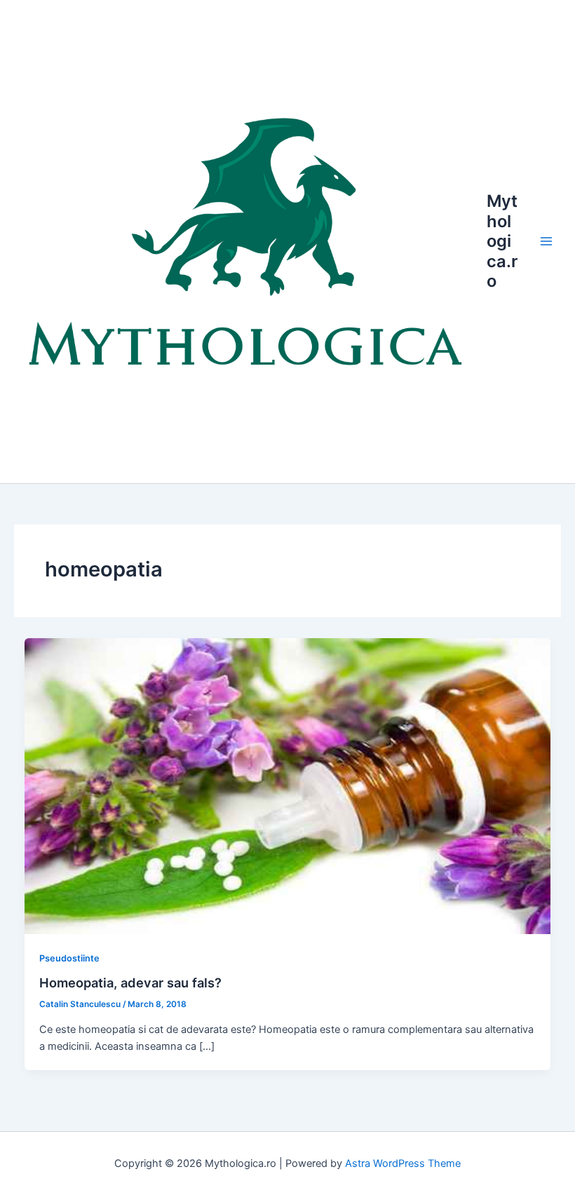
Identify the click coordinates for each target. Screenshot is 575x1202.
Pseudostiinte (69, 958)
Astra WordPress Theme (403, 1163)
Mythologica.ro (502, 241)
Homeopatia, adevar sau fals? (130, 982)
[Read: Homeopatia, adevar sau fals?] (288, 785)
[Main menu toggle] (546, 241)
